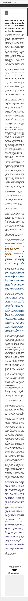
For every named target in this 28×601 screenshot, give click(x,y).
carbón (22, 60)
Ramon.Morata (14, 567)
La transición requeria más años (14, 13)
